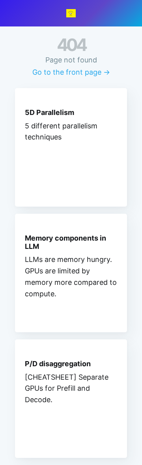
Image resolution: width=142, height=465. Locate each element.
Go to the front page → (71, 72)
